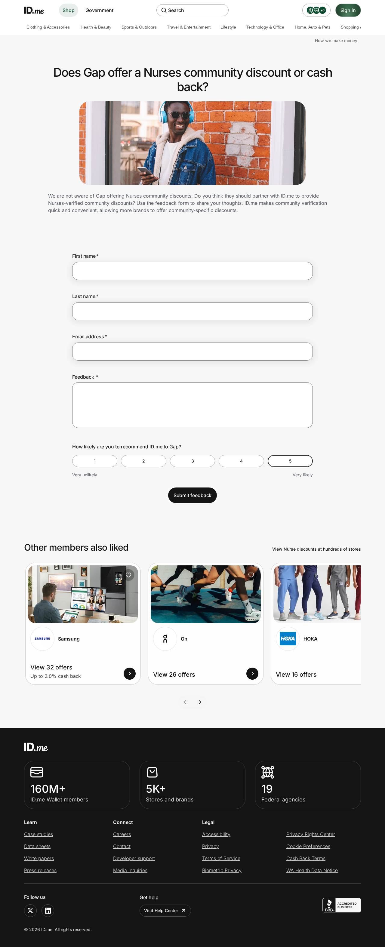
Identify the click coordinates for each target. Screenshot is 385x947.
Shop (69, 10)
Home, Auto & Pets (313, 27)
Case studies (38, 834)
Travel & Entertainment (189, 27)
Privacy (210, 846)
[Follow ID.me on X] (30, 910)
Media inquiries (130, 870)
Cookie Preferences (308, 846)
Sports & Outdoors (139, 27)
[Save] (128, 575)
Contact (122, 846)
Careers (122, 834)
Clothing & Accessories (48, 27)
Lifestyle (228, 27)
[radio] (94, 461)
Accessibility (216, 834)
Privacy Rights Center (310, 834)
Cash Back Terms (305, 858)
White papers (39, 858)
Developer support (134, 858)
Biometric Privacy (222, 870)
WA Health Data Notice (312, 870)
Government (99, 10)
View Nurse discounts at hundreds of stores (316, 549)
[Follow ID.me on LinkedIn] (48, 910)
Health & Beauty (96, 27)
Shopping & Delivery (360, 27)
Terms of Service (221, 858)
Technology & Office (265, 27)
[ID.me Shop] (38, 10)
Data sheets (37, 846)
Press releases (40, 870)
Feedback (85, 377)
